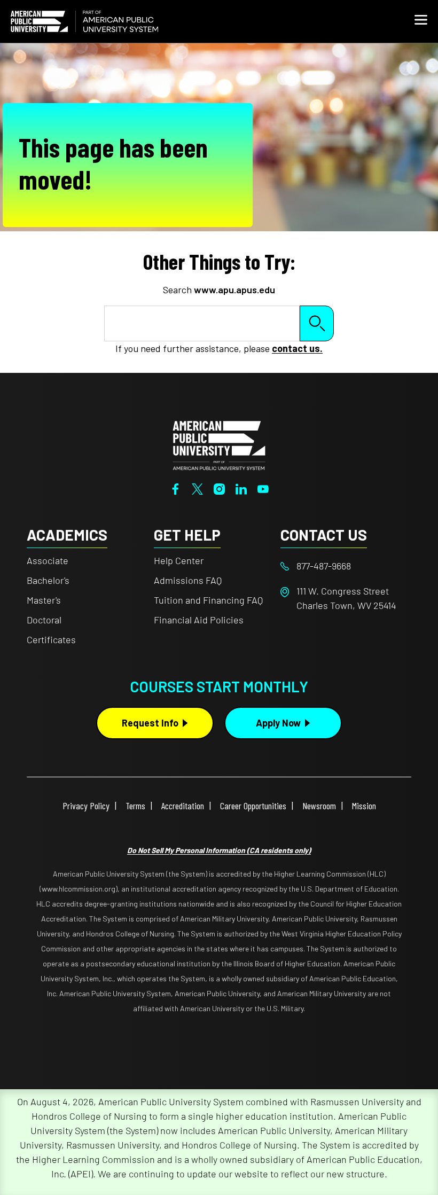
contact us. (297, 348)
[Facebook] (175, 488)
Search (317, 323)
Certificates (51, 639)
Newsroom (319, 805)
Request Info (150, 723)
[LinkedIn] (241, 488)
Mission (364, 805)
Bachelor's (48, 580)
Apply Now (278, 723)
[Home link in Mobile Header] (84, 21)
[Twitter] (197, 488)
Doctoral (44, 620)
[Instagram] (219, 488)
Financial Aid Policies (199, 620)
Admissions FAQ (188, 580)
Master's (44, 600)
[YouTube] (263, 488)
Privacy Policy (86, 805)
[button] (420, 21)
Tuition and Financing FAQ (208, 600)
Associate (47, 560)
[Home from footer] (219, 444)
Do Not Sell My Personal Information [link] (219, 850)
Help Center (179, 560)
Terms (135, 805)
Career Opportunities (253, 805)
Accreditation (182, 805)
